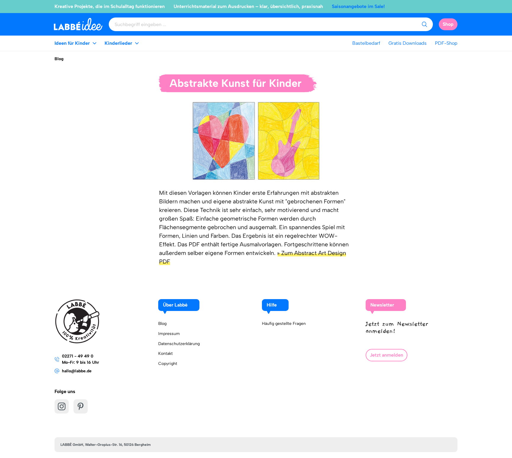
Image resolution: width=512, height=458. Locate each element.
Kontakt (165, 353)
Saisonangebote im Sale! (358, 6)
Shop (448, 24)
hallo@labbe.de (77, 371)
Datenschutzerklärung (179, 343)
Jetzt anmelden (386, 355)
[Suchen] (424, 24)
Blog (162, 323)
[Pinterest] (80, 406)
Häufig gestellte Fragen (284, 323)
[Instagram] (62, 406)
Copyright (167, 363)
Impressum (169, 333)
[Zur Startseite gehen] (78, 24)
